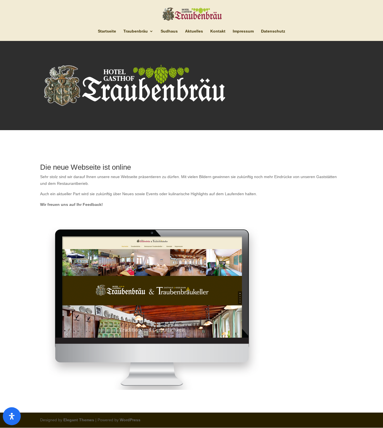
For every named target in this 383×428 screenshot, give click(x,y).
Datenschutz (273, 31)
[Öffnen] (12, 416)
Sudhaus (169, 31)
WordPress (130, 420)
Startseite (107, 31)
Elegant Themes (78, 420)
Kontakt (217, 31)
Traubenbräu (135, 31)
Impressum (243, 31)
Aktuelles (194, 31)
